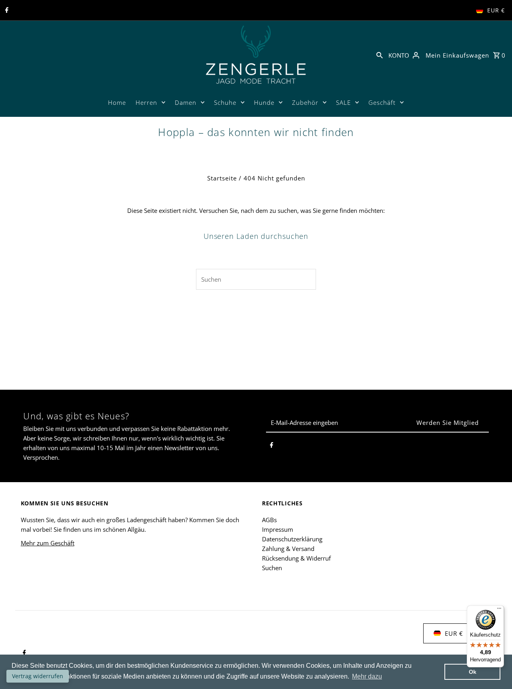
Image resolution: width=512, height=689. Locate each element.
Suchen (272, 568)
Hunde (264, 102)
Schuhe (225, 102)
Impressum (277, 529)
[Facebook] (5, 10)
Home (117, 102)
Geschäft (382, 102)
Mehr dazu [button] (367, 676)
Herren (146, 102)
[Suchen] (379, 54)
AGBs (269, 520)
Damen (185, 102)
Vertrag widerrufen (37, 676)
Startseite (222, 178)
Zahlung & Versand (288, 549)
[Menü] (499, 610)
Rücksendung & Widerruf (296, 558)
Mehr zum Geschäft (47, 543)
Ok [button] (472, 672)
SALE (343, 102)
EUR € (496, 10)
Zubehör (305, 102)
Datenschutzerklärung (292, 539)
